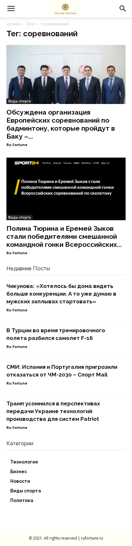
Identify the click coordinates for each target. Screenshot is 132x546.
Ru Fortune (16, 144)
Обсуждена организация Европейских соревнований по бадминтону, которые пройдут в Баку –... (60, 124)
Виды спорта (19, 101)
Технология (24, 461)
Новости (20, 481)
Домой (13, 24)
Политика (21, 500)
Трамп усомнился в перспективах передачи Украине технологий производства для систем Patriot (53, 411)
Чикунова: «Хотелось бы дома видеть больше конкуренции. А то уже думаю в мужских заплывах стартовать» (61, 294)
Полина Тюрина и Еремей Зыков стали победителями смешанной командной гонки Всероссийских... (64, 236)
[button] (11, 8)
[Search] (123, 8)
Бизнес (18, 471)
